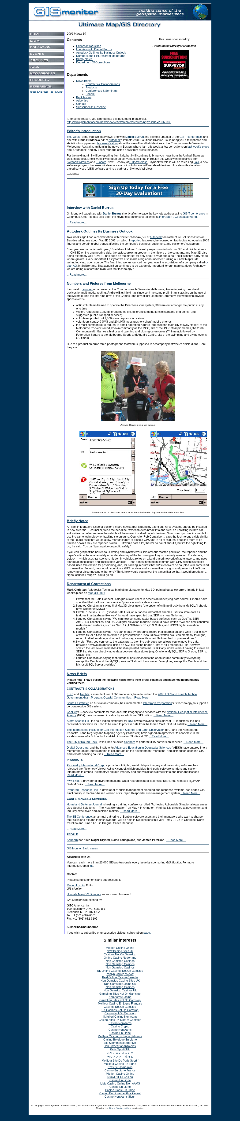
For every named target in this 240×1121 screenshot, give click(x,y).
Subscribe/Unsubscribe (91, 107)
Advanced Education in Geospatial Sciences (142, 747)
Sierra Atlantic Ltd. (78, 721)
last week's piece (198, 146)
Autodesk (114, 140)
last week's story (107, 143)
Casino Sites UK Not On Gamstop (120, 1020)
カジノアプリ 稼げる (120, 1057)
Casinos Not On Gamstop (120, 954)
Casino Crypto (120, 1026)
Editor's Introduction (88, 46)
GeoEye (72, 712)
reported (136, 240)
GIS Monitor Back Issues (82, 848)
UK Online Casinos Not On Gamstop (120, 970)
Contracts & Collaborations (103, 84)
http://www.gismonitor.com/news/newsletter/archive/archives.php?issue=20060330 (119, 122)
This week (73, 136)
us (91, 865)
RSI (130, 721)
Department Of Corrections (93, 62)
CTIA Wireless (138, 162)
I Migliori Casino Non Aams (120, 1016)
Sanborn (129, 742)
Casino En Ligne (120, 1033)
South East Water (78, 703)
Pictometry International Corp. (86, 765)
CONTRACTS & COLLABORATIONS (90, 688)
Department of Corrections (89, 584)
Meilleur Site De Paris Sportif (120, 1060)
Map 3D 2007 (96, 593)
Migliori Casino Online (120, 948)
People (90, 94)
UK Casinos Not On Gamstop (120, 1010)
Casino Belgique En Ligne (120, 1039)
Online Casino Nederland (120, 957)
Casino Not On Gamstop (120, 1013)
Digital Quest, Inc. (78, 747)
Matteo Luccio (76, 885)
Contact (81, 104)
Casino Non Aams (120, 1023)
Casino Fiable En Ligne (120, 1090)
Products (91, 87)
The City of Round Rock (82, 742)
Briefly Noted (84, 59)
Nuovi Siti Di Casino (120, 1077)
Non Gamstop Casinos (120, 961)
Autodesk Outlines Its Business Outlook (101, 52)
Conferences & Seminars (101, 90)
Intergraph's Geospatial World (178, 216)
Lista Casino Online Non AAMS (120, 1083)
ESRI (70, 694)
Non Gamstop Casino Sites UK (120, 980)
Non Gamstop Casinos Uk (120, 990)
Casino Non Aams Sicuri (120, 1096)
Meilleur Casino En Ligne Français (120, 1003)
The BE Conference (79, 816)
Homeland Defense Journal (84, 804)
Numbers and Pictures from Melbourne (100, 56)
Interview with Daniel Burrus (94, 49)
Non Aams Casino (120, 997)
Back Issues (83, 97)
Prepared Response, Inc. (82, 790)
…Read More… (141, 697)
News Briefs (83, 81)
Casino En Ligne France (120, 1070)
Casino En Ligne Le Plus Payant (120, 1093)
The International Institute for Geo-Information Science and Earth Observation (116, 730)
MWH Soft (73, 781)
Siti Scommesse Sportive (120, 1043)
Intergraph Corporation (157, 703)
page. (147, 932)
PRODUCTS (75, 759)
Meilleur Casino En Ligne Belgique (120, 1036)
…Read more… (77, 222)
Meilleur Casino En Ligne (120, 1064)
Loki (196, 162)
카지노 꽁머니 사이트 (120, 1053)
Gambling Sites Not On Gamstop (120, 993)
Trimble (84, 694)
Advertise (82, 100)
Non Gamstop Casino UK (120, 984)
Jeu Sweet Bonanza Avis (120, 1046)
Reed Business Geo (120, 1108)
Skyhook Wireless (78, 162)
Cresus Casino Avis (120, 1067)
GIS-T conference (191, 136)
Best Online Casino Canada (120, 977)
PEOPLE (72, 834)
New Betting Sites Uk (120, 951)
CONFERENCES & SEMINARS (87, 799)
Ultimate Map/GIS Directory (84, 894)
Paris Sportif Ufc (120, 1049)
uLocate (101, 162)
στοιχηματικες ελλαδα (120, 974)
